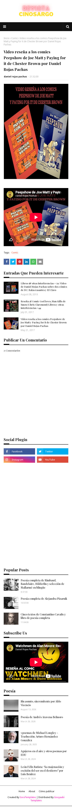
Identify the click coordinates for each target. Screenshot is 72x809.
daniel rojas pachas (15, 76)
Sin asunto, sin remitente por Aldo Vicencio (41, 703)
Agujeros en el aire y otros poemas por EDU (44, 753)
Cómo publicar (46, 791)
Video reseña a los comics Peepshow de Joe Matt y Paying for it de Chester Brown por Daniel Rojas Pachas (44, 322)
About (32, 791)
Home (22, 791)
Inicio (6, 38)
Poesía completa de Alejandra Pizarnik (44, 598)
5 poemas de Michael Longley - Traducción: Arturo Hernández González (39, 736)
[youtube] (52, 459)
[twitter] (52, 451)
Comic (14, 38)
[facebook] (19, 451)
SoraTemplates (28, 797)
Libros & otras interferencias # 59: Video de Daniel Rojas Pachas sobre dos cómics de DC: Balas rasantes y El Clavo (44, 287)
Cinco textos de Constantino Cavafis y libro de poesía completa (43, 616)
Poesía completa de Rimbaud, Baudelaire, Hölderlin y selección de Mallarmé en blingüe (42, 584)
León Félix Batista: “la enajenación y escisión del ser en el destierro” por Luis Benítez (42, 770)
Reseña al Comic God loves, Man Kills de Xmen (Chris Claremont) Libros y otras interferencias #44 (43, 304)
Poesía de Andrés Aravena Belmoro (42, 717)
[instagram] (19, 459)
